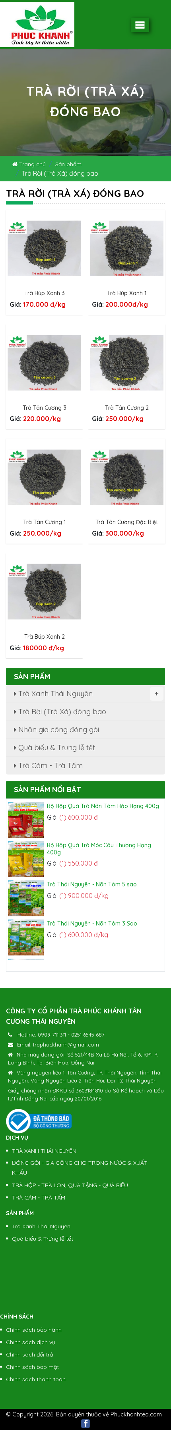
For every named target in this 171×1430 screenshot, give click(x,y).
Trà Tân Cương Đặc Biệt (126, 522)
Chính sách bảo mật (32, 1366)
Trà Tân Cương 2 (127, 407)
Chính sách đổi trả (29, 1354)
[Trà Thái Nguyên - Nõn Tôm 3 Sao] (27, 931)
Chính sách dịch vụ (30, 1342)
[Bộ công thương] (39, 1120)
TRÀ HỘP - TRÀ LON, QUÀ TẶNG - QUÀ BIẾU (70, 1185)
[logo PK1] (37, 24)
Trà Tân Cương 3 (44, 407)
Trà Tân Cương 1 (44, 522)
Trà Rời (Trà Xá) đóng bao (61, 711)
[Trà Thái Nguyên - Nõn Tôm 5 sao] (27, 892)
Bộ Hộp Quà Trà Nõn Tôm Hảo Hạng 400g (103, 800)
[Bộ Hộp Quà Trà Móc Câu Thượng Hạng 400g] (27, 853)
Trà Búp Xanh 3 (44, 293)
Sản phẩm (68, 164)
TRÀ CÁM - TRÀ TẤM (38, 1197)
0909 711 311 (52, 1034)
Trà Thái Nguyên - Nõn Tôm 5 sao (92, 878)
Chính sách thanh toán (36, 1379)
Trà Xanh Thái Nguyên (87, 693)
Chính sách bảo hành (34, 1329)
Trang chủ (31, 164)
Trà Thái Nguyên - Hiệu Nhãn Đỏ (89, 956)
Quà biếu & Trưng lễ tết (55, 747)
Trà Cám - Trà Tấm (49, 765)
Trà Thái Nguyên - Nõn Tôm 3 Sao (92, 917)
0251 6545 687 (88, 1034)
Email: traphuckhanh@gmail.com (58, 1044)
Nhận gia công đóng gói (57, 729)
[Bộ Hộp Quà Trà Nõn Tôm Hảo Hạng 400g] (27, 814)
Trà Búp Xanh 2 (44, 636)
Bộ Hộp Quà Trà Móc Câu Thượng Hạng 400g (99, 843)
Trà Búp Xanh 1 (126, 293)
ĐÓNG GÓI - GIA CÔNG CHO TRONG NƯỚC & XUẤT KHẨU (80, 1167)
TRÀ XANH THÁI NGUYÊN (44, 1150)
